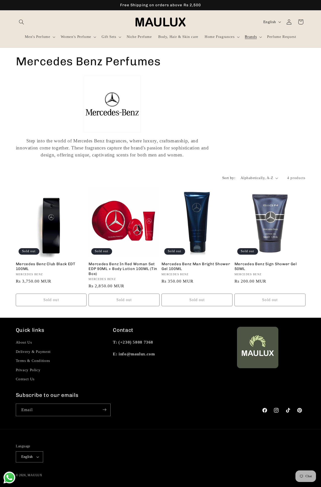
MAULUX (35, 475)
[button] (21, 22)
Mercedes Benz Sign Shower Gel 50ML (265, 266)
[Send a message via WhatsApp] (9, 477)
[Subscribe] (104, 410)
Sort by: (228, 178)
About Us (24, 342)
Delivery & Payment (33, 352)
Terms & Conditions (33, 361)
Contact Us (25, 379)
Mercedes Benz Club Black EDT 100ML (45, 266)
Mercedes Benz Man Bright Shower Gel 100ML (196, 266)
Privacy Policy (28, 370)
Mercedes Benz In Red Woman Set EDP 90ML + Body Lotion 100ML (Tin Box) (123, 269)
